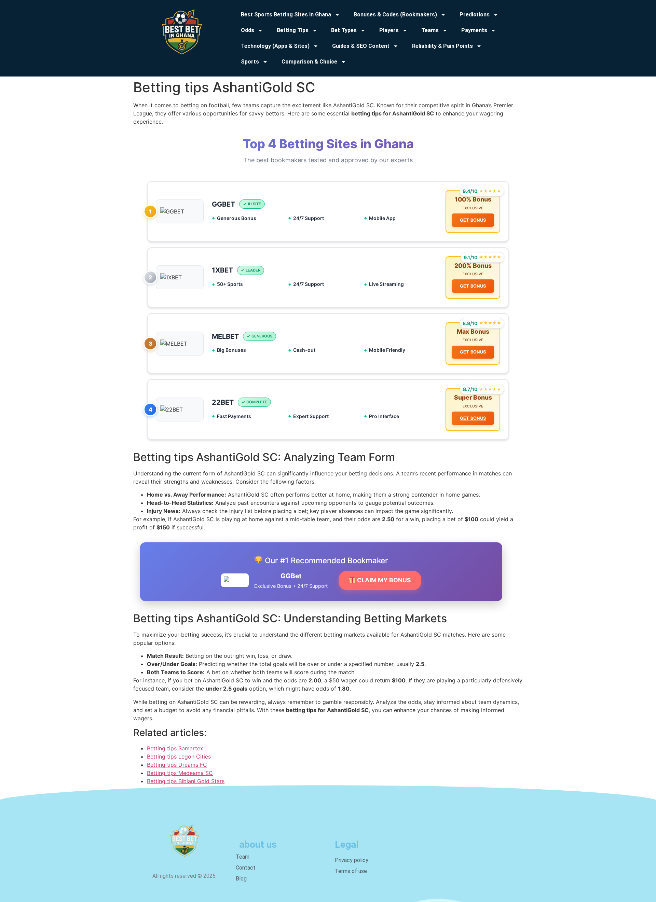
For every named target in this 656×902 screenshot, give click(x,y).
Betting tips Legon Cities (179, 756)
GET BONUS (473, 220)
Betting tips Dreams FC (177, 764)
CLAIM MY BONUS (383, 580)
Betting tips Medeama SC (180, 772)
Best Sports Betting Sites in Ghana (286, 14)
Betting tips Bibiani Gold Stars (185, 781)
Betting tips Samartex (175, 748)
